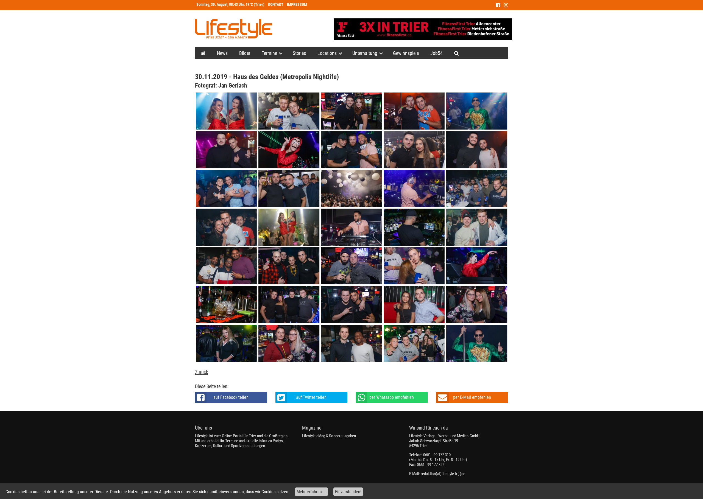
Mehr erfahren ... (311, 491)
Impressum (297, 4)
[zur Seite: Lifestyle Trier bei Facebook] (498, 5)
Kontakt (275, 4)
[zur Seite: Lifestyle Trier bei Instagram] (506, 5)
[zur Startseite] (233, 28)
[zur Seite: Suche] (456, 53)
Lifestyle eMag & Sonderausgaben (329, 435)
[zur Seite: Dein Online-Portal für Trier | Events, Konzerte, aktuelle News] (203, 53)
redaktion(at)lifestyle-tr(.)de (443, 473)
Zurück (201, 372)
